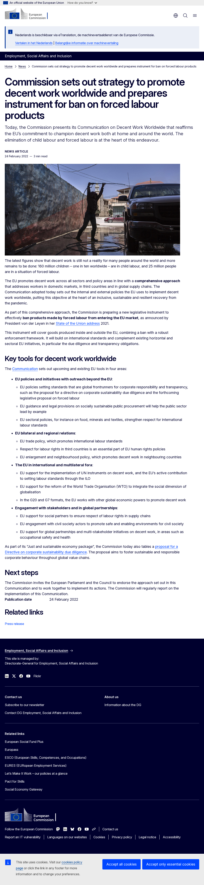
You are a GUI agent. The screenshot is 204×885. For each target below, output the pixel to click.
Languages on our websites (67, 837)
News (22, 66)
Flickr (37, 676)
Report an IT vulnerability (23, 837)
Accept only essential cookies (170, 864)
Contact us (110, 829)
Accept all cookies (121, 864)
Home (9, 66)
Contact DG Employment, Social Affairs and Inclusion (43, 713)
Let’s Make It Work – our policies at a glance (36, 773)
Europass (11, 750)
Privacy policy (122, 837)
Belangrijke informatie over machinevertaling (86, 43)
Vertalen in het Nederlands (34, 43)
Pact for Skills (15, 781)
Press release (14, 624)
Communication (25, 369)
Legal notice (147, 837)
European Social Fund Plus (24, 742)
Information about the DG (122, 705)
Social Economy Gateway (23, 789)
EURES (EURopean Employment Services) (36, 765)
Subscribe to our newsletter (24, 705)
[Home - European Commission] (29, 14)
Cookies (99, 837)
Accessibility (172, 837)
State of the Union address (78, 323)
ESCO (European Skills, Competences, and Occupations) (45, 758)
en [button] (175, 15)
